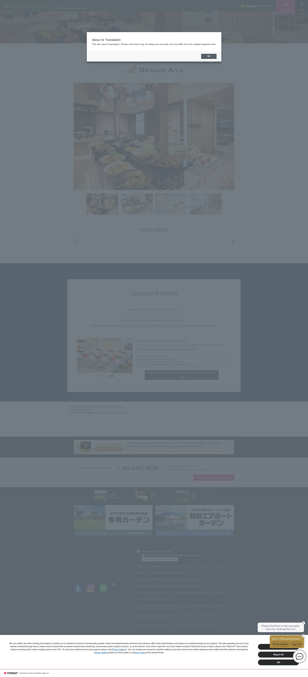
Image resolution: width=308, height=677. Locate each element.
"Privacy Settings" (119, 649)
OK (278, 662)
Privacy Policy (140, 652)
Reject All (278, 654)
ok (208, 56)
